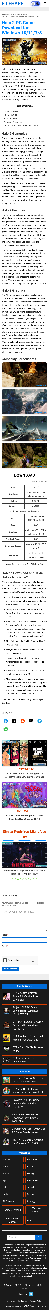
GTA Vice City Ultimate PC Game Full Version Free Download (26, 996)
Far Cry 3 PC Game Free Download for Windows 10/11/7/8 (25, 1118)
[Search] (38, 1237)
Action (23, 14)
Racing (30, 1173)
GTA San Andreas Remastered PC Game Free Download (28, 1130)
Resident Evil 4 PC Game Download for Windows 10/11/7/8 (25, 1103)
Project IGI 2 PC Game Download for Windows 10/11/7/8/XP (25, 1011)
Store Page (39, 564)
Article (30, 1220)
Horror (6, 1173)
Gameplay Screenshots (13, 122)
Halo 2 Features (10, 115)
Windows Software (36, 1210)
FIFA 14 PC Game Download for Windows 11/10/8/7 (27, 1141)
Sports (6, 1180)
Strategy (31, 1201)
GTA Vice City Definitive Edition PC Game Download (27, 1091)
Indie (5, 1194)
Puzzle (30, 1194)
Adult (5, 1187)
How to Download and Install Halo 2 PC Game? (23, 126)
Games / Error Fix (12, 1209)
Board (30, 1166)
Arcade (6, 1166)
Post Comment (10, 969)
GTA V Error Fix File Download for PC (28, 1049)
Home (6, 14)
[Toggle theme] (35, 3)
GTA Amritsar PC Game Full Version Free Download (27, 1038)
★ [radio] (29, 553)
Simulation (32, 1180)
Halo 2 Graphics (10, 118)
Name (5, 935)
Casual (30, 1187)
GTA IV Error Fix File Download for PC (23, 1060)
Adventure (32, 1159)
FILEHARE (13, 3)
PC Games (15, 14)
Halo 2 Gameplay (11, 111)
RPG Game (9, 1201)
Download (24, 475)
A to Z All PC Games (12, 1220)
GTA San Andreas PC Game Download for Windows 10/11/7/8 (27, 1025)
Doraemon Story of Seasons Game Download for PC (27, 1080)
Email (5, 946)
